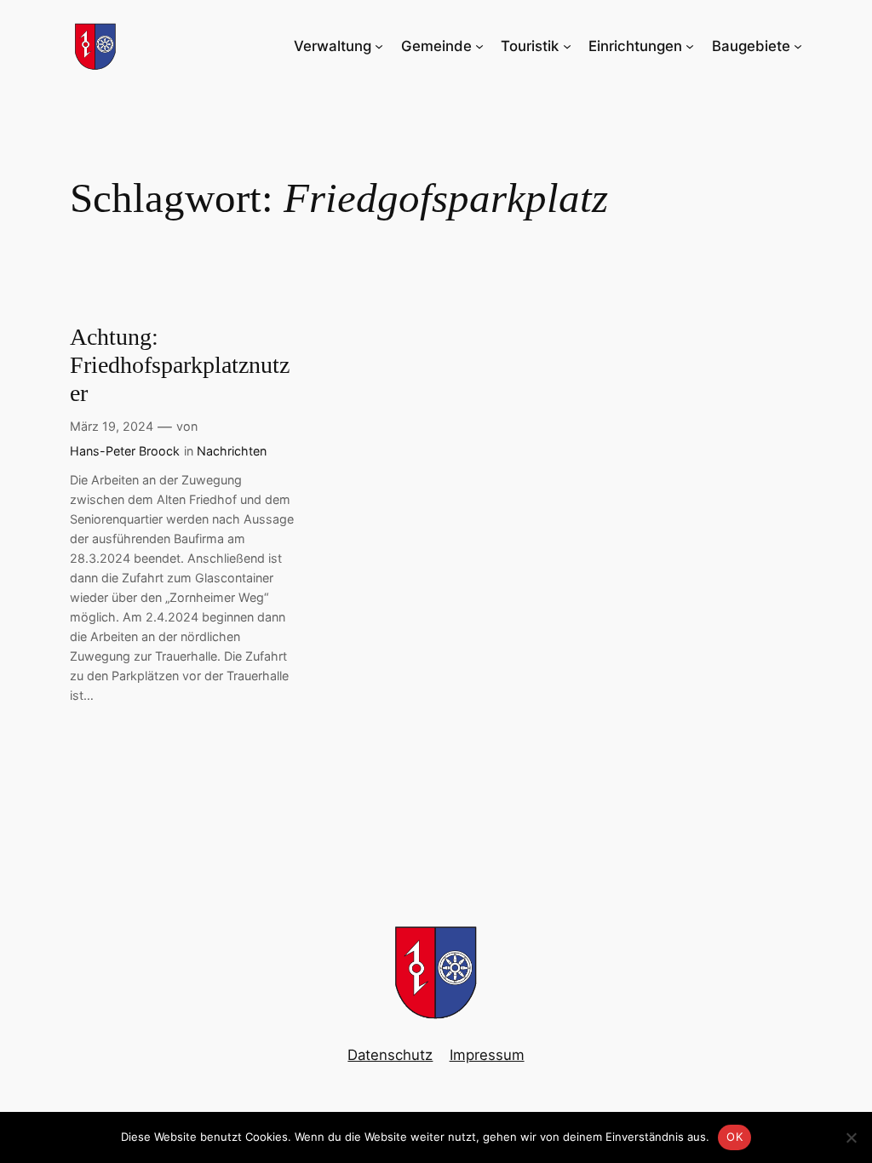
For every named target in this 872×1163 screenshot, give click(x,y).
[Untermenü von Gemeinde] (479, 46)
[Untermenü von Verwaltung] (379, 46)
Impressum (487, 1054)
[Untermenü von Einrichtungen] (690, 46)
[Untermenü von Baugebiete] (798, 46)
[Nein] (850, 1137)
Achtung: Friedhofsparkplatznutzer (180, 365)
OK (734, 1136)
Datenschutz (390, 1054)
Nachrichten (232, 451)
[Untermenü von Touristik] (567, 46)
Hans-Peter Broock (125, 451)
